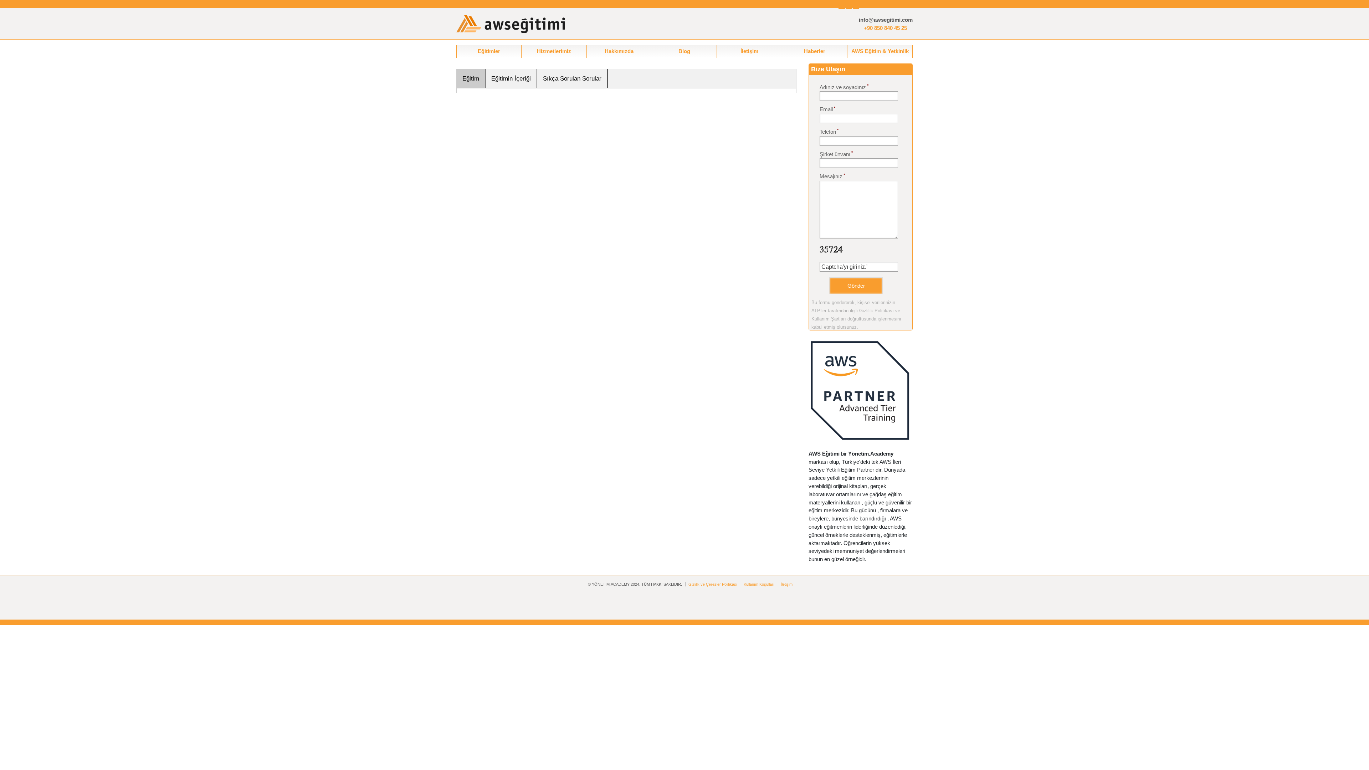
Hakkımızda (619, 51)
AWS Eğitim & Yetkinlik (880, 51)
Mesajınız (832, 176)
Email (827, 109)
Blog (684, 51)
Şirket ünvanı (836, 153)
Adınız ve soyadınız (844, 86)
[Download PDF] (905, 68)
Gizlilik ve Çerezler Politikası (712, 584)
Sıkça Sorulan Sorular (572, 78)
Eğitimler (489, 51)
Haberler (814, 51)
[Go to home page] (510, 24)
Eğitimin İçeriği (511, 78)
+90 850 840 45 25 (885, 28)
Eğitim (470, 78)
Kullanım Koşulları (759, 584)
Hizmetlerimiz (554, 51)
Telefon (829, 131)
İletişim (749, 51)
